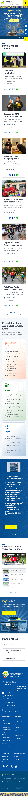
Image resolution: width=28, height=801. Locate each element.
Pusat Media (5, 759)
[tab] (14, 571)
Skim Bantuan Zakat (19, 721)
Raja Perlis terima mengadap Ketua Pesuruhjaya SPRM (12, 158)
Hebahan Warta (18, 738)
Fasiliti (16, 730)
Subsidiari (4, 743)
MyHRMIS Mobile (8, 774)
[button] (26, 39)
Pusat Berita (5, 756)
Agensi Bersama (6, 740)
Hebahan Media (5, 753)
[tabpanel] (14, 559)
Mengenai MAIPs (6, 732)
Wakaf (16, 724)
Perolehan (16, 759)
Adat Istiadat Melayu (19, 735)
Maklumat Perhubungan (19, 753)
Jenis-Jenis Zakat (19, 719)
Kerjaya (16, 756)
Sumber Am (17, 727)
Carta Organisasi (6, 737)
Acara (3, 762)
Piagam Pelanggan (6, 745)
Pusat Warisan (18, 733)
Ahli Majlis (4, 734)
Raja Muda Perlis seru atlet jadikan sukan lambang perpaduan (13, 201)
